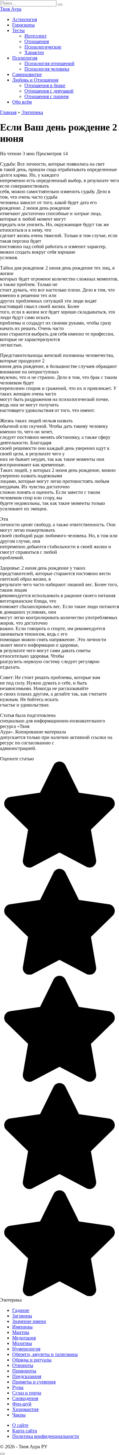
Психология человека (46, 69)
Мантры (20, 1332)
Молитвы (22, 1343)
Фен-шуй (21, 1403)
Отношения (36, 41)
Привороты (24, 1370)
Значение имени (29, 1321)
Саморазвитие (27, 74)
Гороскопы (23, 25)
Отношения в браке (44, 85)
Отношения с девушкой (49, 91)
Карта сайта (24, 1430)
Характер (34, 52)
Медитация (24, 1337)
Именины (22, 1326)
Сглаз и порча (26, 1392)
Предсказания (26, 1376)
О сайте (20, 1425)
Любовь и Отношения (35, 80)
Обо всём (22, 102)
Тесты (18, 30)
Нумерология (26, 1348)
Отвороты (22, 1365)
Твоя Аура (10, 9)
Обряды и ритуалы (32, 1359)
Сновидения (25, 1398)
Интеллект (35, 36)
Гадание (20, 1310)
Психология (24, 58)
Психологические (42, 47)
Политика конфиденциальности (45, 1436)
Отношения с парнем (46, 96)
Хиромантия (25, 1409)
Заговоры (22, 1315)
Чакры (19, 1414)
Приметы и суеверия (34, 1381)
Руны (17, 1387)
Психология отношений (49, 63)
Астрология (24, 19)
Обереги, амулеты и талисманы (45, 1354)
